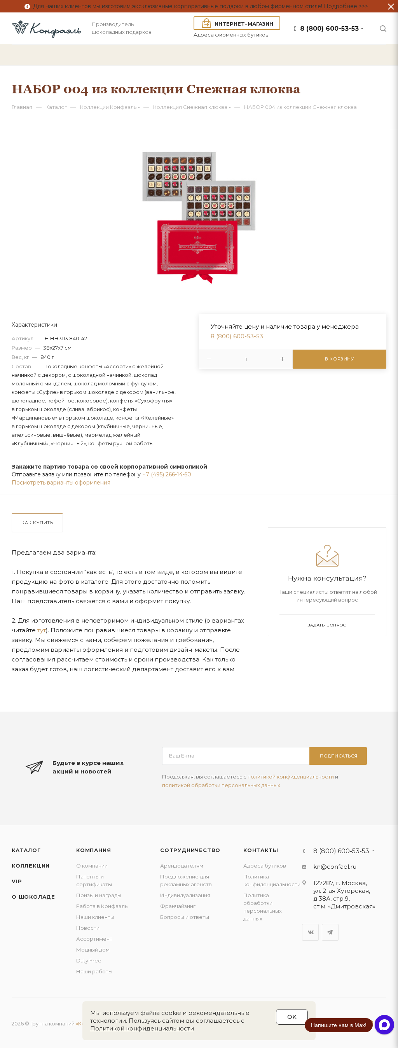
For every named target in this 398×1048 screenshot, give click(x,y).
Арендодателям (181, 866)
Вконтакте (310, 932)
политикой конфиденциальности (291, 776)
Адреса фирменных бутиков (231, 34)
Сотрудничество (190, 850)
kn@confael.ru (334, 866)
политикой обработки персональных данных (221, 785)
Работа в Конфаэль (101, 906)
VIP (17, 881)
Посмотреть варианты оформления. (62, 482)
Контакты (260, 850)
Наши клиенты (95, 917)
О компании (92, 866)
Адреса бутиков (264, 866)
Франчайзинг (178, 906)
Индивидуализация (185, 895)
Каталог (26, 850)
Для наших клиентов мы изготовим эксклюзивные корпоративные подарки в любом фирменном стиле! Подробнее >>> (199, 6)
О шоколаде (33, 897)
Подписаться (339, 756)
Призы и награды (98, 895)
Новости (88, 928)
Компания (93, 850)
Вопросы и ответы (184, 917)
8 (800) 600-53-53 (329, 28)
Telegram (330, 932)
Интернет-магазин (244, 24)
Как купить (37, 522)
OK (292, 1016)
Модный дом (93, 950)
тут (41, 630)
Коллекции (31, 866)
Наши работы (94, 971)
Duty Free (88, 960)
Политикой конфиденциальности (142, 1028)
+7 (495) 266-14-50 (166, 474)
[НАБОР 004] (199, 215)
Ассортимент (94, 939)
